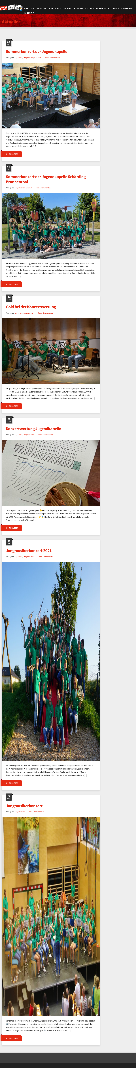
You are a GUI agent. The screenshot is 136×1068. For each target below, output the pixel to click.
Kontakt (28, 13)
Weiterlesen (12, 154)
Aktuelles (41, 8)
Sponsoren (126, 8)
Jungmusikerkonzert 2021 (29, 550)
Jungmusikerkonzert (24, 805)
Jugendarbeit (79, 8)
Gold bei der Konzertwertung (31, 306)
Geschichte (113, 8)
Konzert (37, 57)
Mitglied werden (98, 8)
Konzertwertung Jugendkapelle (33, 428)
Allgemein (18, 57)
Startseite (29, 8)
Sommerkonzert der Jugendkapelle (36, 51)
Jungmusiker (28, 57)
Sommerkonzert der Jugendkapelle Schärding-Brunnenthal (46, 179)
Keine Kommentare (52, 57)
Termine (67, 8)
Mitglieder (54, 8)
